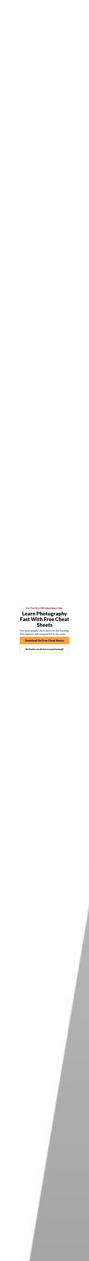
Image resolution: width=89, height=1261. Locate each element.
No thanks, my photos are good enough (44, 649)
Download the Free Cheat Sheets (44, 640)
